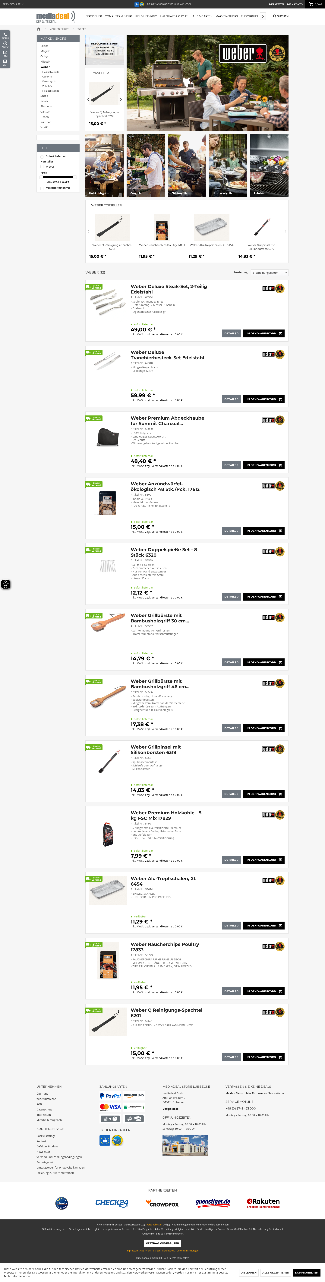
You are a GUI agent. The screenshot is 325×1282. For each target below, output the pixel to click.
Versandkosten (154, 1224)
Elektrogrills (49, 81)
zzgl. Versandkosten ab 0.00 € (163, 334)
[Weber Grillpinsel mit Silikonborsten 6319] (212, 227)
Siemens (46, 106)
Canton (45, 111)
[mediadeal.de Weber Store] (105, 50)
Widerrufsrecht (46, 1099)
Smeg (44, 95)
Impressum (43, 1114)
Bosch (44, 117)
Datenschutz (44, 1109)
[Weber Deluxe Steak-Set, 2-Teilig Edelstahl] (108, 311)
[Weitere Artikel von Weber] (273, 288)
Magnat (45, 51)
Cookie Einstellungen (187, 1250)
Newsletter (43, 1151)
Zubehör (47, 86)
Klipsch (45, 61)
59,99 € (65, 181)
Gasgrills (47, 76)
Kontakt (41, 1141)
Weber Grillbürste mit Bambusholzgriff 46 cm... (261, 247)
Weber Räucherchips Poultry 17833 (112, 245)
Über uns (42, 1093)
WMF (44, 127)
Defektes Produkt (47, 1146)
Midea (44, 46)
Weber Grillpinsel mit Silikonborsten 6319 (212, 247)
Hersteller (46, 161)
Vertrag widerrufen (162, 1243)
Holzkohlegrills (50, 71)
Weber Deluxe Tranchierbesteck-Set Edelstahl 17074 (167, 355)
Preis (43, 172)
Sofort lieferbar (56, 156)
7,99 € (54, 181)
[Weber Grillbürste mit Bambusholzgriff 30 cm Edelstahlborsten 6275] (108, 640)
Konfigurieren (306, 1272)
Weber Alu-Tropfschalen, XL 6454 (162, 245)
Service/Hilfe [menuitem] (12, 4)
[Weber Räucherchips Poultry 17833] (112, 227)
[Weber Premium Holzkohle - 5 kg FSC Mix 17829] (108, 837)
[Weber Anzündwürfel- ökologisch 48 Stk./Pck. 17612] (108, 508)
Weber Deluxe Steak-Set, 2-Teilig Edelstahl (169, 289)
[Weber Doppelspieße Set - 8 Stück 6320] (108, 574)
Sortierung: (241, 272)
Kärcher (45, 122)
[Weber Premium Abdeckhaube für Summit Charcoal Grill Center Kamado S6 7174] (108, 442)
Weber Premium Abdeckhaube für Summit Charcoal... (167, 420)
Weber (45, 67)
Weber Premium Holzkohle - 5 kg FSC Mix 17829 (166, 815)
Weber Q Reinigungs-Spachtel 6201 (166, 1013)
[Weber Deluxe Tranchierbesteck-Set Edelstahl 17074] (108, 376)
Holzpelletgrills (50, 90)
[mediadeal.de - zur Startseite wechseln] (55, 17)
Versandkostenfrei (58, 187)
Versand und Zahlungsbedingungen (59, 1157)
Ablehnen (249, 1272)
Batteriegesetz (45, 1162)
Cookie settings (45, 1136)
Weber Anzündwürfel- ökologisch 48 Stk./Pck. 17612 (165, 486)
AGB (39, 1104)
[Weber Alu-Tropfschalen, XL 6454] (162, 227)
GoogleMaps (170, 1108)
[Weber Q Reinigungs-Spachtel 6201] (108, 1034)
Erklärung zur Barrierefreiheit (55, 1173)
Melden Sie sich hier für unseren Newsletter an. (256, 1093)
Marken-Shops (53, 38)
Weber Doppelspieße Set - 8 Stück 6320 (164, 552)
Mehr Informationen (17, 1276)
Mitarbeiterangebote (49, 1120)
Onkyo (44, 56)
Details (230, 333)
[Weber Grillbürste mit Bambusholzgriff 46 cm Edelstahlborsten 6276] (261, 227)
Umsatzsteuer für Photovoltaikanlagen (60, 1167)
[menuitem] (276, 4)
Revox (44, 101)
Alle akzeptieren (275, 1272)
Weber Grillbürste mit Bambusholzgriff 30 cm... (160, 618)
